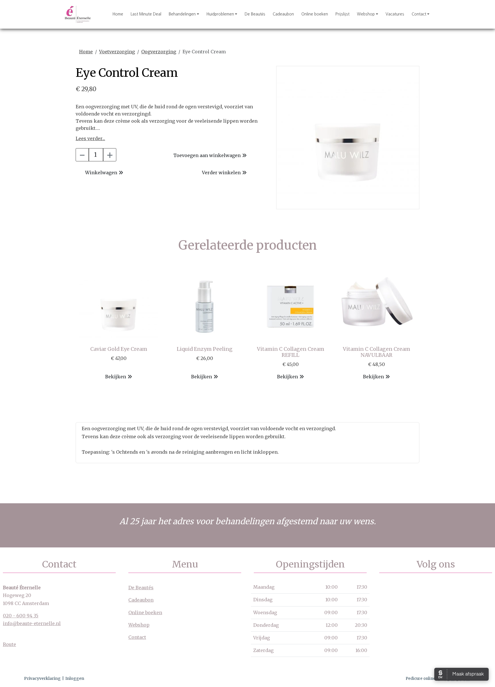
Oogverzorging (158, 51)
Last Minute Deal (146, 14)
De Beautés (255, 14)
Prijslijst (342, 14)
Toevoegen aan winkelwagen (207, 155)
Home (118, 14)
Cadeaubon (283, 14)
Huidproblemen (220, 14)
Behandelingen (182, 14)
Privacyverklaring (42, 678)
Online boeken (314, 14)
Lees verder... (90, 138)
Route (9, 644)
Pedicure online (420, 678)
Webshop (366, 14)
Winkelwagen (101, 172)
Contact (419, 14)
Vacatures (395, 14)
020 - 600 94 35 (20, 616)
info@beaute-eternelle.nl (32, 623)
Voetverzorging (117, 51)
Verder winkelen (221, 172)
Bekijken (115, 376)
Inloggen (74, 678)
